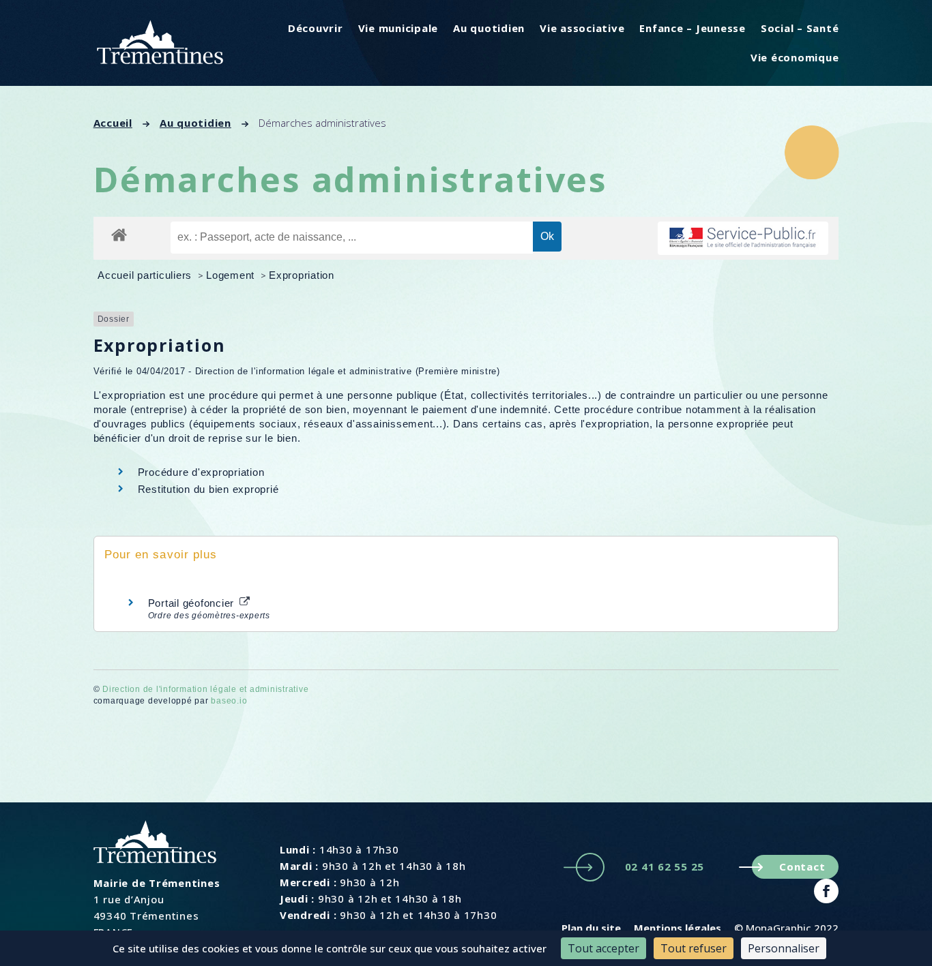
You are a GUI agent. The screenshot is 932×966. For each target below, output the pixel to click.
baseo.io (229, 701)
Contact (802, 866)
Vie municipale (398, 28)
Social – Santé (800, 28)
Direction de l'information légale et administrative (205, 689)
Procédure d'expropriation (201, 472)
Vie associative (582, 28)
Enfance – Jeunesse (692, 28)
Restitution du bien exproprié (208, 489)
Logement (232, 275)
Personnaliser (783, 948)
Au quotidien (489, 28)
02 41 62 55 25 (665, 866)
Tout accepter (603, 948)
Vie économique (795, 57)
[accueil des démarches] (119, 234)
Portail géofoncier (192, 603)
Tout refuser (693, 948)
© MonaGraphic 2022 (786, 928)
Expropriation (301, 275)
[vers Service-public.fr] (743, 238)
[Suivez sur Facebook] (826, 891)
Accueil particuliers (146, 275)
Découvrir (315, 28)
